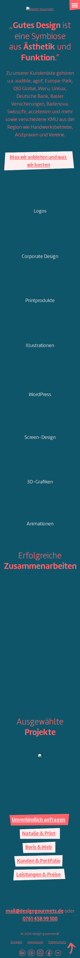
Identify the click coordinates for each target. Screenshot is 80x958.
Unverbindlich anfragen (38, 820)
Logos (40, 211)
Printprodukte (40, 300)
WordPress (40, 394)
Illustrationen (40, 345)
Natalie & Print (38, 833)
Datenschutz (57, 942)
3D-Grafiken (40, 482)
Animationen (40, 524)
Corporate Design (40, 256)
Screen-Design (40, 437)
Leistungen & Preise (38, 875)
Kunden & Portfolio (38, 861)
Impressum (35, 942)
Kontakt (16, 942)
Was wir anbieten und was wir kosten (38, 161)
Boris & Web (38, 847)
